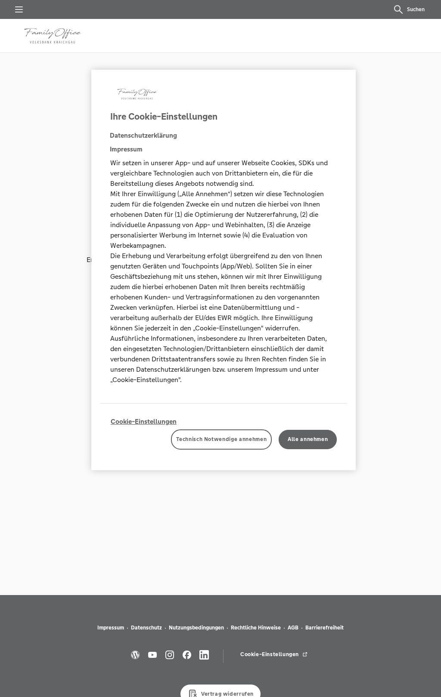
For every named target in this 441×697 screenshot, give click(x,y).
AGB (293, 627)
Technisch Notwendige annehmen (221, 439)
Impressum (110, 627)
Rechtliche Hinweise (256, 627)
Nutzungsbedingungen (196, 627)
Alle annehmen (308, 439)
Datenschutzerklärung (143, 135)
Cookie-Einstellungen (144, 421)
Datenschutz (146, 627)
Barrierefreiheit (324, 627)
